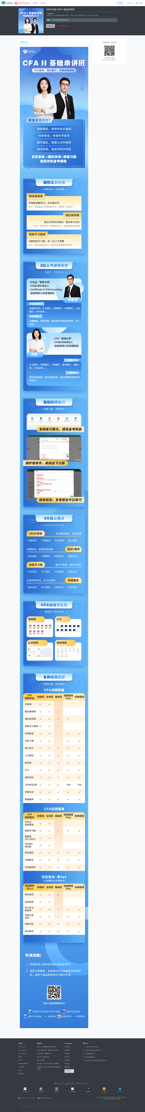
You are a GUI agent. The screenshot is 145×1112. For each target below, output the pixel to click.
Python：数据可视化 (43, 1057)
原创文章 (43, 3)
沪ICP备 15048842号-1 (46, 1098)
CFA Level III (22, 1053)
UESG (20, 1070)
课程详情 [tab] (23, 42)
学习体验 (120, 3)
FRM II (20, 1060)
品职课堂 (88, 1091)
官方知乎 (120, 1091)
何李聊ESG (56, 1091)
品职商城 (35, 3)
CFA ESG (21, 1067)
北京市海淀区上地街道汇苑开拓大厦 (96, 1060)
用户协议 (67, 1063)
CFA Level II (22, 1050)
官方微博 (104, 1091)
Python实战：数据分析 (44, 1053)
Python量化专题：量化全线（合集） (48, 1050)
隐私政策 (67, 1067)
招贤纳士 (67, 1060)
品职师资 (67, 1050)
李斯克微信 (72, 1091)
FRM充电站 (41, 1091)
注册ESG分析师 (23, 1063)
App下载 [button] (129, 3)
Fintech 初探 (41, 1060)
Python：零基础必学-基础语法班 (47, 1047)
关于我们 (67, 1047)
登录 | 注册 (139, 3)
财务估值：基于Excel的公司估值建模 (48, 1063)
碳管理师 (21, 1073)
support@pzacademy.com (94, 1050)
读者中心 (67, 1057)
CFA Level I (22, 1047)
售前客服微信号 (90, 1053)
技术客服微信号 (90, 1057)
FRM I (20, 1057)
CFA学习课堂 (25, 1091)
